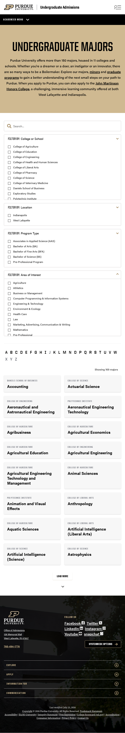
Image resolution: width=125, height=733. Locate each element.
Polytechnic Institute (24, 198)
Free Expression (67, 714)
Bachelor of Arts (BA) (25, 246)
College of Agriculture (25, 146)
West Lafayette (21, 220)
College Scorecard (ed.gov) (90, 714)
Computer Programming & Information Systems (41, 298)
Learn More (32, 383)
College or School (25, 139)
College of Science (23, 178)
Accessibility (11, 714)
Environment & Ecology (27, 309)
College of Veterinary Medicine (30, 183)
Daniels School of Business (28, 188)
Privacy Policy (69, 718)
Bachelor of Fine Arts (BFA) (28, 251)
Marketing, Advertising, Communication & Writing (41, 324)
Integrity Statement (48, 714)
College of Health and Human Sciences (35, 162)
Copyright (27, 711)
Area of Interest (24, 275)
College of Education (25, 152)
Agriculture (19, 283)
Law (15, 319)
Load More (62, 576)
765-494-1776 (12, 646)
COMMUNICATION (16, 693)
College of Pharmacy (25, 172)
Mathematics (20, 330)
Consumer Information (48, 718)
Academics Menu (13, 19)
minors (95, 71)
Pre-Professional (22, 335)
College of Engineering (26, 157)
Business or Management (27, 293)
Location (20, 207)
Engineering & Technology (28, 303)
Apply (10, 674)
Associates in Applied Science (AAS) (34, 241)
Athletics (18, 288)
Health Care (20, 314)
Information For (17, 683)
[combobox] (62, 126)
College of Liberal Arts (26, 167)
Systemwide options (100, 644)
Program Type (23, 233)
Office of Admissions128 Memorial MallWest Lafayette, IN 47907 (16, 634)
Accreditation (112, 714)
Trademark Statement (91, 711)
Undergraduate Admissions (59, 7)
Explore (11, 665)
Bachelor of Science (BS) (27, 257)
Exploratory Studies (24, 193)
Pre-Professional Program (28, 262)
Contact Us (83, 718)
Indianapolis (20, 215)
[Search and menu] (117, 7)
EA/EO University (27, 714)
